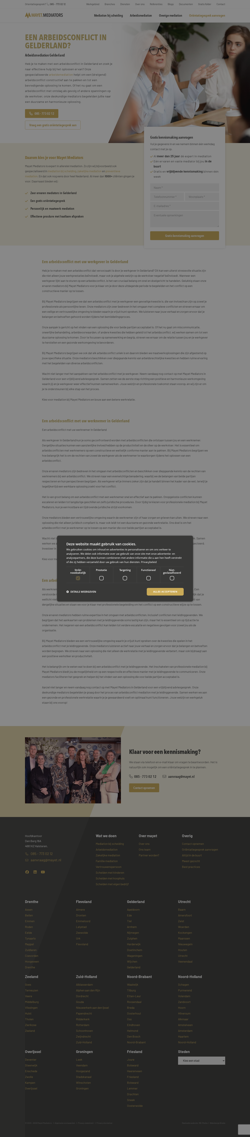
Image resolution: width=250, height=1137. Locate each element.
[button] (81, 592)
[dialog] (125, 568)
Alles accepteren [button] (165, 591)
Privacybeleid (149, 562)
